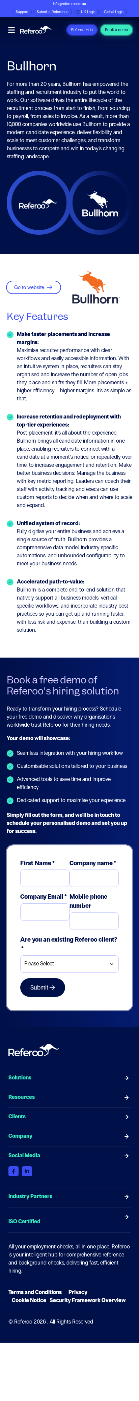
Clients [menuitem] (17, 1116)
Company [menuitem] (20, 1136)
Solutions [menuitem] (19, 1077)
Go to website (29, 287)
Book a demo (116, 29)
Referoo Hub (82, 29)
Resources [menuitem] (21, 1097)
